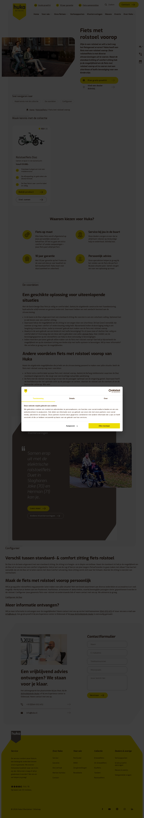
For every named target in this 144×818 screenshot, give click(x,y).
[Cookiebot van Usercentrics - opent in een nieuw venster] (110, 391)
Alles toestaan (104, 426)
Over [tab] (106, 398)
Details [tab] (72, 398)
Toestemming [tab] (38, 398)
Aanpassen (70, 426)
